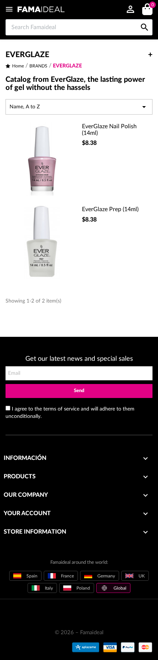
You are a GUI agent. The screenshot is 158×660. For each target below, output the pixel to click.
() (152, 5)
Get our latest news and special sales (79, 359)
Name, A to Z (79, 106)
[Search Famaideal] (144, 19)
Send (79, 390)
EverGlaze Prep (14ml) (110, 209)
